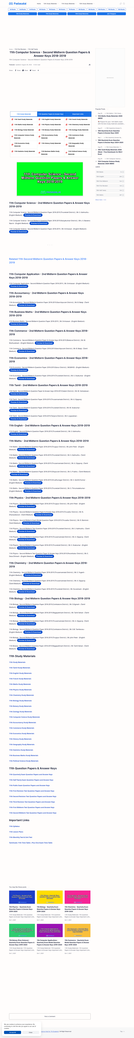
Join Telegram (111, 14)
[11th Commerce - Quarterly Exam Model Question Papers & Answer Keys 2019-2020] (77, 930)
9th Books (91, 9)
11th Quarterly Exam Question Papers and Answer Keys (30, 774)
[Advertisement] (67, 29)
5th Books (52, 9)
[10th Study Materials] (113, 147)
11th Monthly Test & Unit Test (20, 837)
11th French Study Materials (78, 119)
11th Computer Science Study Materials (24, 136)
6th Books (62, 9)
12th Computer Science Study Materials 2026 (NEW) (109, 162)
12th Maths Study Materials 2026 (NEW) (110, 117)
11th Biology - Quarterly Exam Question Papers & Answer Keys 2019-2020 (48, 909)
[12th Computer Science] (114, 158)
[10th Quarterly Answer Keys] (115, 128)
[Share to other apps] (38, 70)
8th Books (82, 9)
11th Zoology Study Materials (78, 130)
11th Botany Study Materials (51, 130)
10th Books (101, 9)
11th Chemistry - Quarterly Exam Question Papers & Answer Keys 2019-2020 (76, 909)
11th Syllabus (14, 826)
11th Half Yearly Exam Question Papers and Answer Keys (31, 780)
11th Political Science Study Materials (77, 152)
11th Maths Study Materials (23, 124)
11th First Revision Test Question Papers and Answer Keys (31, 791)
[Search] (123, 3)
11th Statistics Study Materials (24, 151)
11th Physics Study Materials (51, 124)
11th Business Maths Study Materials (50, 152)
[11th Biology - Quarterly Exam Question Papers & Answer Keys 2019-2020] (50, 897)
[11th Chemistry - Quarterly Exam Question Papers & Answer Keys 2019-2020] (77, 897)
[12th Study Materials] (120, 113)
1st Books (13, 9)
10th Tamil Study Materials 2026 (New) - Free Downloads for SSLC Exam (110, 152)
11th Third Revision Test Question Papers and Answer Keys (32, 802)
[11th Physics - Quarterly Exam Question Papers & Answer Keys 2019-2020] (22, 897)
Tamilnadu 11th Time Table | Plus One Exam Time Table (30, 843)
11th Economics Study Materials (21, 144)
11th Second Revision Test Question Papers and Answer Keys (32, 796)
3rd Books (32, 9)
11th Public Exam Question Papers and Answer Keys (29, 785)
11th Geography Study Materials (76, 144)
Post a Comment (50, 1016)
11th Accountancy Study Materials (49, 136)
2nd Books (22, 9)
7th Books (72, 9)
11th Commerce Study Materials (76, 136)
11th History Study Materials (51, 143)
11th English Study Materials (51, 119)
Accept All (12, 1032)
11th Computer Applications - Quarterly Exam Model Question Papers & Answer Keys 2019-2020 (49, 942)
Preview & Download (33, 215)
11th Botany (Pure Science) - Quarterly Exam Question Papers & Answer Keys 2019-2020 (21, 942)
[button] (120, 3)
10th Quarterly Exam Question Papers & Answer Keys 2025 (109, 132)
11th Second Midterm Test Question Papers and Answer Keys (32, 813)
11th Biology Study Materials (24, 130)
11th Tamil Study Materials (23, 119)
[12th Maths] (110, 113)
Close (30, 1032)
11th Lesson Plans (16, 832)
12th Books (121, 9)
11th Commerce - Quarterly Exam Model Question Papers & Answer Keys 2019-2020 (77, 942)
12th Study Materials (22, 14)
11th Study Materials (52, 14)
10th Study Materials (81, 14)
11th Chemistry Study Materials (79, 124)
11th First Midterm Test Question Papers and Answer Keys (31, 807)
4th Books (42, 9)
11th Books (111, 9)
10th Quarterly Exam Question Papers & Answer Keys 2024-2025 (110, 141)
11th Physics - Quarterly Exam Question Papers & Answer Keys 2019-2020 (21, 909)
